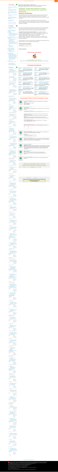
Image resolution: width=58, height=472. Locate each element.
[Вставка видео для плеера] (32, 167)
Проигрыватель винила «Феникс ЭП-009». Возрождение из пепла (13, 221)
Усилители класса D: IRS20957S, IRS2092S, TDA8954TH (13, 207)
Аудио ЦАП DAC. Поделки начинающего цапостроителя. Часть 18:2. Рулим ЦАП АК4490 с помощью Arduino (13, 420)
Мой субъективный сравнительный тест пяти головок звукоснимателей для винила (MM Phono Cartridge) (12, 294)
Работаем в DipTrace (13, 36)
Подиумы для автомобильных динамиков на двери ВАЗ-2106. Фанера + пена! (12, 397)
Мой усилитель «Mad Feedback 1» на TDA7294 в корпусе (13, 161)
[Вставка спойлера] (39, 167)
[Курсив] (20, 167)
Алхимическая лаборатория (13, 43)
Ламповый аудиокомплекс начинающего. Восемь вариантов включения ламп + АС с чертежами (13, 70)
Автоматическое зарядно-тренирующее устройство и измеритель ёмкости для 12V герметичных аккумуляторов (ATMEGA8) (13, 276)
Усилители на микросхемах (13, 34)
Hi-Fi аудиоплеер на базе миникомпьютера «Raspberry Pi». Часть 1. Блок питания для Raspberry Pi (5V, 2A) (13, 450)
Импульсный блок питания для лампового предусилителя (12, 176)
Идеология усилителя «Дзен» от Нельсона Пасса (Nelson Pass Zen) (12, 192)
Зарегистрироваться (30, 459)
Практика (13, 38)
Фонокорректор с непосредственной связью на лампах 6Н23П (12, 376)
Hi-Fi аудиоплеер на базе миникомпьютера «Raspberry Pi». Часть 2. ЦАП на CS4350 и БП (13, 333)
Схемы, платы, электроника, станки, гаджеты (8, 462)
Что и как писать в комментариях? (11, 20)
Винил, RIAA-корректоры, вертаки (13, 31)
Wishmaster (24, 12)
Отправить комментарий (34, 181)
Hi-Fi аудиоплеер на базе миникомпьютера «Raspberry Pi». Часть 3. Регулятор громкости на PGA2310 (13, 252)
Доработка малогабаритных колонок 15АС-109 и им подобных (12, 121)
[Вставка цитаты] (36, 167)
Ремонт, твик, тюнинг (13, 49)
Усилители (13, 32)
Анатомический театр (13, 42)
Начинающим (13, 53)
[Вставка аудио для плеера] (34, 167)
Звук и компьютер (13, 48)
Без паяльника (13, 45)
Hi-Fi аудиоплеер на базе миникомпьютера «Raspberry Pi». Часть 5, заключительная (13, 243)
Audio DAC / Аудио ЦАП (13, 30)
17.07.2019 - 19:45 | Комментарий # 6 (28, 150)
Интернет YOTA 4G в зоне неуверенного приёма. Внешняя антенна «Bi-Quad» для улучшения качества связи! (13, 268)
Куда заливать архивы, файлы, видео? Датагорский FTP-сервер (12, 18)
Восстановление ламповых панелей (12, 77)
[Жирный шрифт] (19, 167)
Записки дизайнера (13, 59)
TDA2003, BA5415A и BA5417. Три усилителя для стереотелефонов (13, 261)
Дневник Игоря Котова (13, 54)
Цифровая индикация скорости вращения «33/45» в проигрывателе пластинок (13, 341)
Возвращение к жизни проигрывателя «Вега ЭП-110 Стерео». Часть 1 (13, 391)
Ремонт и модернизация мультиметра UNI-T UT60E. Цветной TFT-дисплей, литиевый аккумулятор (12, 368)
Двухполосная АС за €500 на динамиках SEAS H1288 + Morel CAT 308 (12, 427)
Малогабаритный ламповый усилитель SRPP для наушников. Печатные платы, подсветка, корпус (13, 200)
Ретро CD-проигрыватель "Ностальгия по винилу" (13, 406)
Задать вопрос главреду (12, 22)
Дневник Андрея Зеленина (13, 56)
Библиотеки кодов (13, 51)
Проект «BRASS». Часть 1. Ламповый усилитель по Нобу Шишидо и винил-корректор (13, 144)
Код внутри (21, 45)
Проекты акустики (13, 41)
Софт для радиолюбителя (13, 61)
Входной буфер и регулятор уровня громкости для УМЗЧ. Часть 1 (13, 441)
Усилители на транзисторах (13, 33)
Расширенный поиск (12, 63)
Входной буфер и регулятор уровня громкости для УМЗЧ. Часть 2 (13, 318)
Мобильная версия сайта (12, 64)
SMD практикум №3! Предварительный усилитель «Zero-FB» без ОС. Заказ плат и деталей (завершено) (12, 184)
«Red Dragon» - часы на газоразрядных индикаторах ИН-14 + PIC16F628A (13, 310)
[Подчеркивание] (21, 167)
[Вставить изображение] (31, 167)
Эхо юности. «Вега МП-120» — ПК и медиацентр (13, 214)
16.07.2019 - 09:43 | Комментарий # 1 (28, 100)
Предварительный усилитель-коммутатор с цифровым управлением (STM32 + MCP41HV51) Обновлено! (13, 91)
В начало (25, 459)
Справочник (13, 46)
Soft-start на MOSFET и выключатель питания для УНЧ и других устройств (13, 137)
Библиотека (13, 60)
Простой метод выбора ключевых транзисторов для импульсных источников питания (13, 99)
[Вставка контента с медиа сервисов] (35, 167)
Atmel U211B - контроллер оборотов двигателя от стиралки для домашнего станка (13, 302)
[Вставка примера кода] (37, 167)
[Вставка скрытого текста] (40, 167)
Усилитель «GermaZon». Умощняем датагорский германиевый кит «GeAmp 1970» (13, 169)
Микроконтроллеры (13, 50)
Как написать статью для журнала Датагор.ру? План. (12, 10)
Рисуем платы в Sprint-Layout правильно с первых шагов (12, 83)
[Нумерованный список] (28, 167)
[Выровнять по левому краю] (23, 167)
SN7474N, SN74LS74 (46, 111)
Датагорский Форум (21, 13)
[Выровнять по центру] (24, 167)
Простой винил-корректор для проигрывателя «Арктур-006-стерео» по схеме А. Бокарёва (12, 130)
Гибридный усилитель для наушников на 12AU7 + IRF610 (13, 384)
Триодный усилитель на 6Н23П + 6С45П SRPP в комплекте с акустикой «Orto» (13, 434)
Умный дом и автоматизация (13, 37)
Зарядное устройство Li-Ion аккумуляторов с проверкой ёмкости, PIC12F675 (13, 228)
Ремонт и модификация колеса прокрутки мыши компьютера (12, 326)
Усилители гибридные (13, 35)
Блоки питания (13, 40)
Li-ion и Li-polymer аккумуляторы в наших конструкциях (12, 115)
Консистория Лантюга (13, 58)
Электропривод (13, 39)
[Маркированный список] (27, 167)
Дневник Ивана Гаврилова (13, 55)
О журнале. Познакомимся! (13, 5)
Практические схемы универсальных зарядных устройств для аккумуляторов (12, 412)
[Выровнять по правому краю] (25, 167)
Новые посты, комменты (12, 23)
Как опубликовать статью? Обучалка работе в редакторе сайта (12, 12)
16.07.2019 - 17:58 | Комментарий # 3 (28, 131)
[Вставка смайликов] (30, 167)
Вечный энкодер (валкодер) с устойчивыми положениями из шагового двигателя (13, 107)
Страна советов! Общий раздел (28, 13)
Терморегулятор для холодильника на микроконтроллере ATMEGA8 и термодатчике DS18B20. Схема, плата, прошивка (12, 152)
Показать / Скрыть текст (28, 135)
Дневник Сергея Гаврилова (13, 57)
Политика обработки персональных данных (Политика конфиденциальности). (34, 178)
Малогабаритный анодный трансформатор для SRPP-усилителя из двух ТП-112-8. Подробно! (12, 359)
